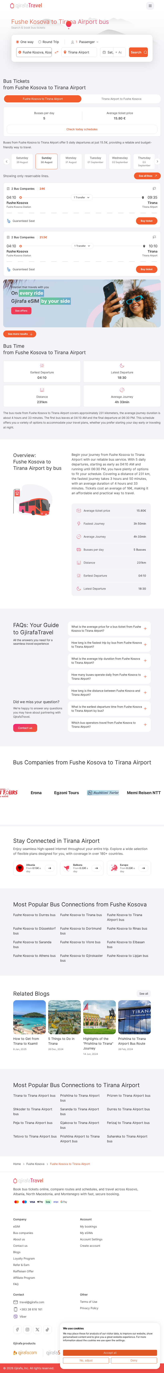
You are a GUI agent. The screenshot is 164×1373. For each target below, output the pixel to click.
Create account (90, 1245)
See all (143, 993)
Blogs (16, 1252)
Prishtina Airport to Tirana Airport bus (80, 1138)
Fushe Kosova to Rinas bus (127, 928)
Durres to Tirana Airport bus (128, 1109)
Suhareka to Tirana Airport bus (127, 1138)
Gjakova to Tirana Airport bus (79, 1125)
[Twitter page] (37, 1330)
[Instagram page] (27, 1330)
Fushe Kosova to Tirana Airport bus (124, 917)
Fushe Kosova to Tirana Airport (43, 98)
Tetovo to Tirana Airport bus (35, 1136)
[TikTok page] (47, 1330)
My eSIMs (86, 1233)
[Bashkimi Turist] (48, 792)
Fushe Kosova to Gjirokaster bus (81, 958)
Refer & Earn (21, 1265)
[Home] (26, 6)
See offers (21, 310)
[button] (109, 628)
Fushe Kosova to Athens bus (34, 956)
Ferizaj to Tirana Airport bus (128, 1123)
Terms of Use (88, 1301)
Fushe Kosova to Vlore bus (80, 942)
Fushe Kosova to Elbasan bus (126, 944)
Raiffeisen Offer (23, 1271)
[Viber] (15, 1316)
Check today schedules (82, 129)
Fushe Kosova (35, 1164)
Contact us (25, 728)
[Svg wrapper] (25, 1353)
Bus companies (23, 1233)
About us (19, 1239)
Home (17, 1164)
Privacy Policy (89, 1308)
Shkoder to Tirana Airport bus (32, 1111)
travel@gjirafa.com (32, 1302)
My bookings (88, 1226)
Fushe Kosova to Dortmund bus (80, 930)
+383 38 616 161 (31, 1309)
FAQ (16, 1284)
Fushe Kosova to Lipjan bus (127, 956)
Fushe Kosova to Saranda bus (32, 944)
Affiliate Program (24, 1277)
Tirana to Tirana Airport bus (34, 1095)
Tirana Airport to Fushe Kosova (121, 98)
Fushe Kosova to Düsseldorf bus (34, 930)
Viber (23, 1316)
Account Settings (91, 1239)
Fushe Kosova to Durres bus (34, 915)
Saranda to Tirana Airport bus (79, 1111)
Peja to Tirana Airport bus (32, 1123)
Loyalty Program (24, 1258)
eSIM (16, 1226)
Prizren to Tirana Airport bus (128, 1095)
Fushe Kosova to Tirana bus (81, 915)
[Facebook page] (17, 1330)
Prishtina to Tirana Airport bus (80, 1097)
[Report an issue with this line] (154, 189)
